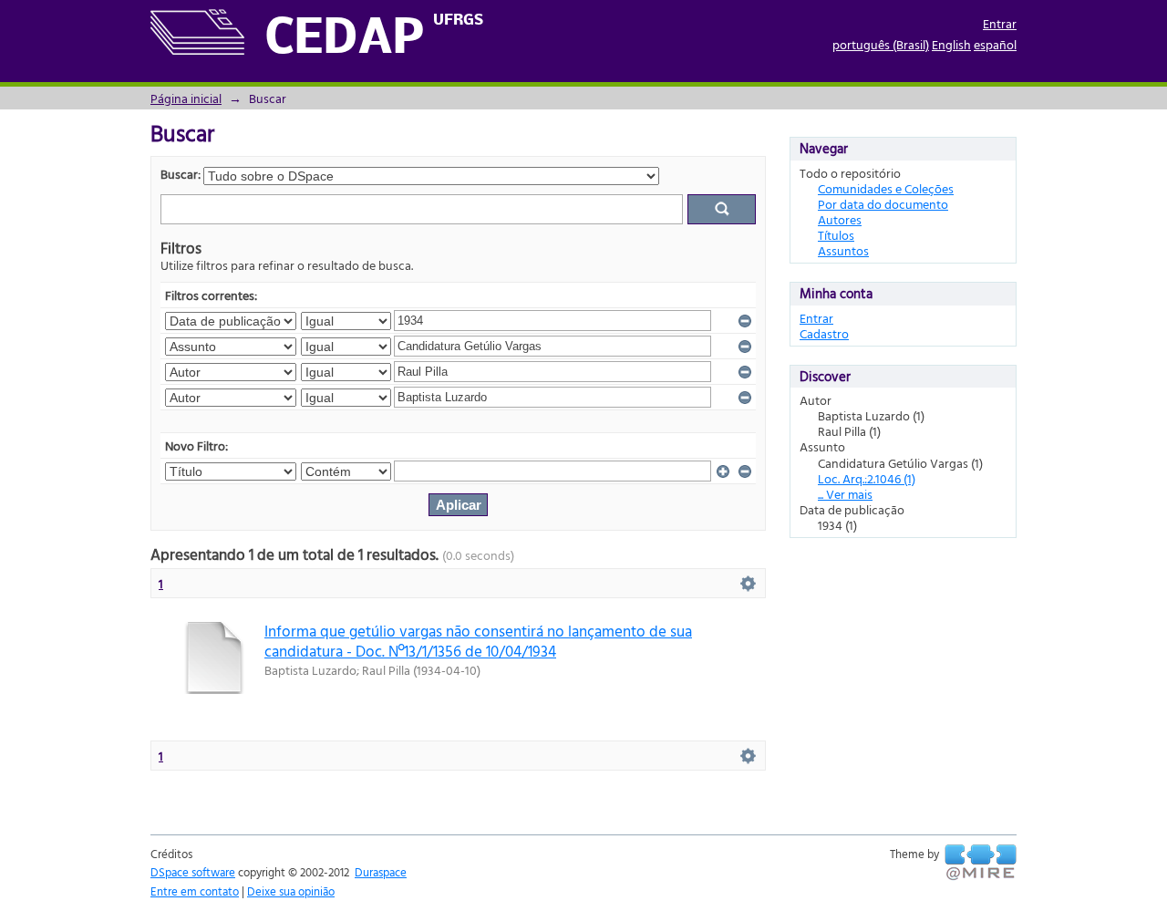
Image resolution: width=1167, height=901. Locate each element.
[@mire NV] (981, 863)
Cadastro (824, 333)
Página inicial (186, 98)
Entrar (1000, 23)
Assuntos (843, 250)
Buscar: (180, 173)
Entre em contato (194, 891)
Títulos (836, 234)
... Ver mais (845, 493)
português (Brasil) (880, 44)
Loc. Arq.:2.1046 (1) (866, 478)
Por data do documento (883, 203)
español (995, 44)
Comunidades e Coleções (886, 188)
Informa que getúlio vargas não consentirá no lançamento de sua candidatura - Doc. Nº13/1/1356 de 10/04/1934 (478, 640)
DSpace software (192, 872)
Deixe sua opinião (291, 891)
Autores (840, 219)
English (951, 44)
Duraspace (381, 872)
